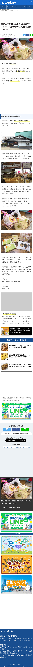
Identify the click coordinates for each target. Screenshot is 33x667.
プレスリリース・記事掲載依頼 (21, 640)
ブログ (3, 7)
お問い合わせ (27, 638)
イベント (23, 7)
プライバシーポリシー (16, 638)
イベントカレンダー (5, 640)
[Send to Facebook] (28, 35)
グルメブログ (6, 447)
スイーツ (13, 447)
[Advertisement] (16, 16)
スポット (30, 7)
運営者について (4, 638)
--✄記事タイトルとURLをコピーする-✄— (10, 36)
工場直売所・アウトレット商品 (23, 447)
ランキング (9, 7)
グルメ (16, 7)
